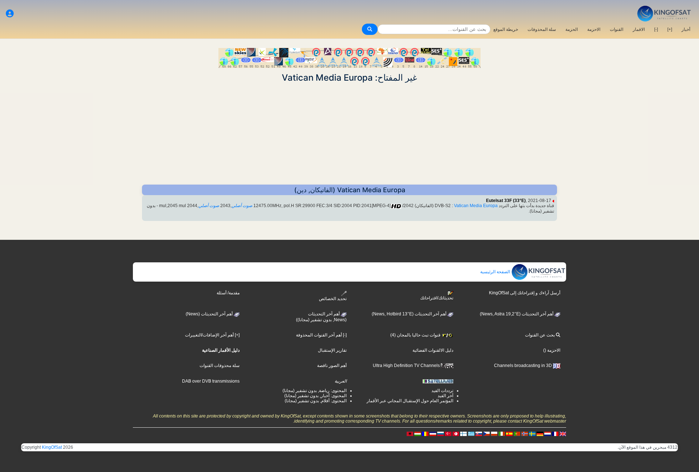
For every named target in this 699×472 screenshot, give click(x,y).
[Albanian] (410, 433)
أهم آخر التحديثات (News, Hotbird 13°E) (409, 313)
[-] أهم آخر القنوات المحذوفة (321, 335)
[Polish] (494, 433)
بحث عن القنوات (540, 335)
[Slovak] (478, 433)
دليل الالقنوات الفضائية (432, 350)
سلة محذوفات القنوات (220, 365)
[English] (563, 433)
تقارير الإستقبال (332, 350)
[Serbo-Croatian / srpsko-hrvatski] (433, 433)
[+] (669, 29)
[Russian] (440, 433)
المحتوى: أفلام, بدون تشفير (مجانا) (316, 400)
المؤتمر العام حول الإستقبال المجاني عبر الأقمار (410, 400)
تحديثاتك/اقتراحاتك (436, 297)
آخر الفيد (445, 395)
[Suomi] (463, 433)
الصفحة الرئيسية (495, 271)
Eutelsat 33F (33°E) (506, 200)
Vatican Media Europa (476, 205)
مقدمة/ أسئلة (228, 292)
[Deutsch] (540, 433)
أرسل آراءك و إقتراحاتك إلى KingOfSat (524, 292)
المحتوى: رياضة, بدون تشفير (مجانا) (315, 390)
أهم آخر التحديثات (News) (210, 313)
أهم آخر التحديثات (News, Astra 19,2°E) (517, 313)
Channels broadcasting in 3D (523, 365)
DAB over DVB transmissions (211, 381)
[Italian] (501, 433)
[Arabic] (456, 433)
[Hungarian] (417, 433)
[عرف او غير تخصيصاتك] (10, 13)
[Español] (509, 433)
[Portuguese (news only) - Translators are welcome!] (517, 433)
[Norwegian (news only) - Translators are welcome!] (524, 433)
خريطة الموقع (505, 29)
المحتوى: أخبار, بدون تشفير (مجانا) (315, 395)
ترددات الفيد (442, 390)
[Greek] (471, 433)
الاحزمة (593, 29)
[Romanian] (425, 433)
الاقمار (639, 29)
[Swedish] (532, 433)
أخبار (686, 29)
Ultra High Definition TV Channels (407, 365)
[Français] (555, 433)
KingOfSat (52, 447)
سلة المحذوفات (542, 29)
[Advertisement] (349, 134)
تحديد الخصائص (333, 298)
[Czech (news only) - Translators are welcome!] (486, 433)
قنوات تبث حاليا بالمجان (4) (416, 335)
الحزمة (571, 29)
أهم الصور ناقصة (332, 365)
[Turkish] (448, 433)
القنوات (616, 29)
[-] (656, 29)
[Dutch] (547, 433)
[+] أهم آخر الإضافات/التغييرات (212, 335)
